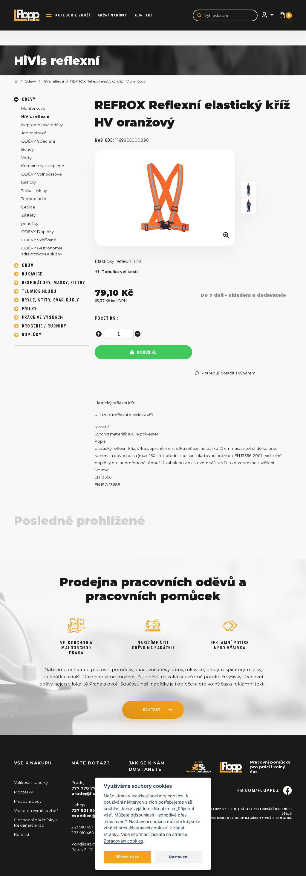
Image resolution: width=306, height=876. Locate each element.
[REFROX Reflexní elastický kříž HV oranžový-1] (248, 189)
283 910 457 (82, 827)
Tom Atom (284, 818)
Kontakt (144, 15)
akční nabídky (112, 15)
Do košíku (146, 352)
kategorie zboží (72, 15)
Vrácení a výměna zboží (36, 810)
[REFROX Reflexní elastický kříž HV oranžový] (165, 197)
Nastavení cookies (215, 818)
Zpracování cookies (123, 840)
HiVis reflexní (53, 81)
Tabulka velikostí (120, 272)
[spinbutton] (119, 334)
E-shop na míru (245, 818)
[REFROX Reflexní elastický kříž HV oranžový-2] (248, 206)
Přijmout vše (127, 856)
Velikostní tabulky (31, 782)
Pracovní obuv (28, 801)
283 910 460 (82, 832)
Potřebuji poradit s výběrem (228, 373)
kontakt (152, 710)
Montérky (23, 792)
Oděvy (30, 81)
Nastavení (178, 856)
